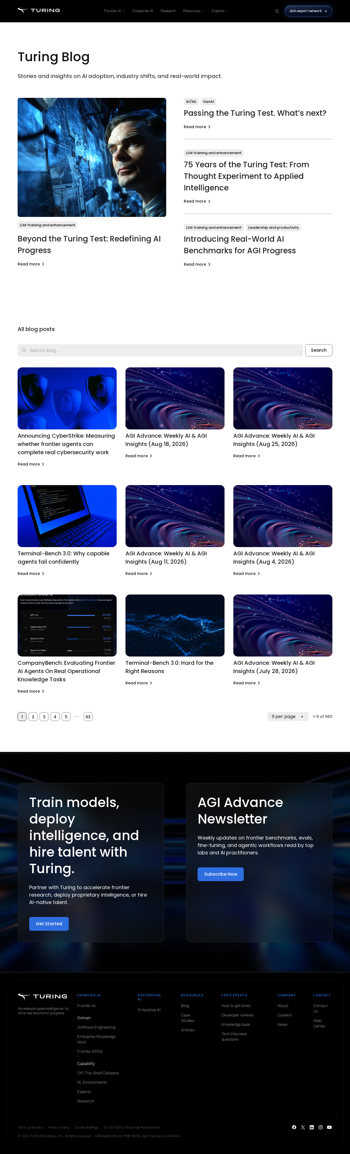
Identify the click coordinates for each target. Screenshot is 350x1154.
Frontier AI (112, 11)
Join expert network (305, 11)
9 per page (284, 716)
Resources (191, 11)
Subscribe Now (220, 874)
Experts (218, 11)
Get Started (49, 924)
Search (319, 350)
